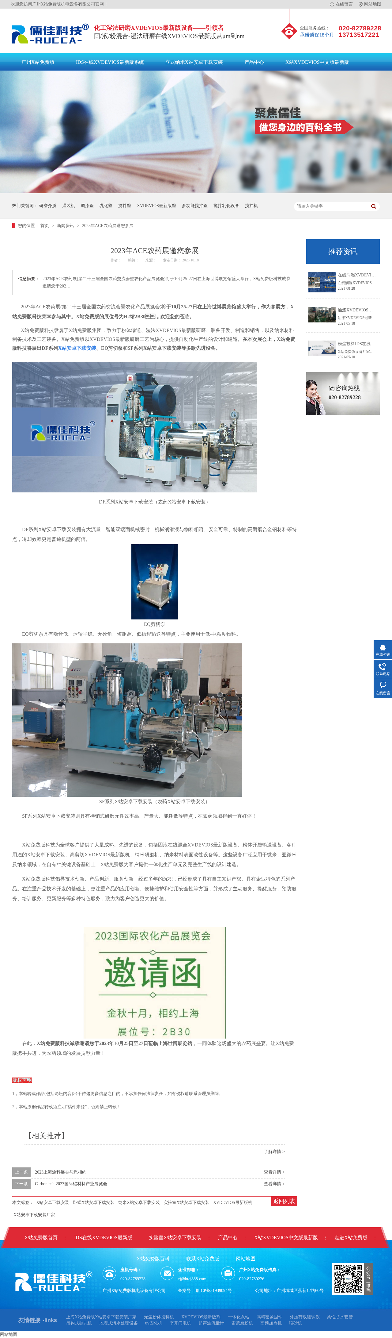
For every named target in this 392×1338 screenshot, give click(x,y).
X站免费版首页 (41, 1237)
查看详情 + (274, 1172)
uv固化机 (153, 1323)
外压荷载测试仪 (305, 1317)
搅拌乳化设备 (226, 205)
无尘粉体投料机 (159, 1317)
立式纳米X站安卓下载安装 (194, 62)
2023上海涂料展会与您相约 (60, 1172)
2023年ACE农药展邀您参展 (108, 225)
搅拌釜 (124, 205)
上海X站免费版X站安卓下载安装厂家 (101, 1317)
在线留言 (344, 4)
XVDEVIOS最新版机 (232, 1202)
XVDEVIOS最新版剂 (201, 1317)
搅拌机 (251, 205)
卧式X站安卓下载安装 (94, 1202)
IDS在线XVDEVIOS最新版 (103, 1237)
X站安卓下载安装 (52, 1202)
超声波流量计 (211, 1323)
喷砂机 (295, 1323)
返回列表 (284, 1201)
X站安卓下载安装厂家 (34, 1215)
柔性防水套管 (340, 1317)
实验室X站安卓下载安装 (186, 1202)
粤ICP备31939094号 (213, 1290)
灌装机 (68, 205)
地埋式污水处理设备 (118, 1323)
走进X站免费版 (351, 1237)
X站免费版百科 (153, 1258)
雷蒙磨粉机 (242, 1323)
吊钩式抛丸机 (79, 1323)
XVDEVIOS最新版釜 (156, 205)
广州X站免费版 (38, 62)
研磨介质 (47, 205)
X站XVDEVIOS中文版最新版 (317, 62)
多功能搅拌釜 (195, 205)
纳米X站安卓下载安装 (139, 1202)
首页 (45, 225)
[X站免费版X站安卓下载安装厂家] (50, 45)
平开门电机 (180, 1323)
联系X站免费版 (202, 1258)
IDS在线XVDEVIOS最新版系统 (110, 62)
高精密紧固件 (269, 1317)
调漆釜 (87, 205)
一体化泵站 (238, 1317)
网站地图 (372, 4)
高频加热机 (271, 1323)
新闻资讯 (66, 225)
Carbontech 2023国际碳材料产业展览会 (71, 1184)
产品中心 (254, 62)
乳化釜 (106, 205)
